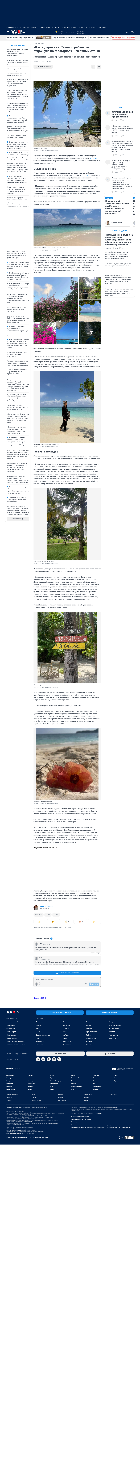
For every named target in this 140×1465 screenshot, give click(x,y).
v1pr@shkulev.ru (98, 1113)
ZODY (88, 27)
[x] (59, 1059)
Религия (89, 1041)
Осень (88, 1025)
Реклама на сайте (12, 1022)
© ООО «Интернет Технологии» (39, 1137)
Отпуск (56, 914)
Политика (89, 1028)
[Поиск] (122, 32)
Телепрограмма (44, 27)
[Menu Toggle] (7, 32)
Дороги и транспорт (43, 1035)
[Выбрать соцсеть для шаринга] (99, 67)
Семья (88, 1045)
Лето (64, 1032)
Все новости (18, 45)
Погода (33, 27)
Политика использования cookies (81, 1119)
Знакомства (24, 27)
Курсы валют (72, 27)
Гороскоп (62, 27)
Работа (88, 1035)
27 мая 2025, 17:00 (39, 61)
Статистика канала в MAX (15, 1045)
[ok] (49, 1059)
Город (38, 1032)
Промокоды (101, 27)
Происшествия (91, 1032)
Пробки (82, 27)
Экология (112, 1032)
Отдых (48, 914)
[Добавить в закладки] (93, 67)
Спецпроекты (114, 1038)
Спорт (111, 1022)
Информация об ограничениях (80, 1116)
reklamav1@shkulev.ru (111, 1107)
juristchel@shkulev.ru (53, 1123)
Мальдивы (38, 914)
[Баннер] (43, 37)
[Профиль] (132, 32)
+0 (92, 953)
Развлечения (91, 1038)
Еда (37, 1038)
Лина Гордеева (46, 906)
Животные (40, 1041)
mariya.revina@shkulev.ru (13, 1133)
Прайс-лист (10, 1025)
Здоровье (39, 1045)
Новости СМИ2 (40, 998)
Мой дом (66, 1035)
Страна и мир (114, 1028)
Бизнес (38, 1025)
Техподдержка (11, 1038)
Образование (67, 1045)
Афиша (54, 27)
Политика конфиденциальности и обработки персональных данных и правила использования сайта (101, 1127)
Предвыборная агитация (15, 1041)
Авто (38, 1022)
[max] (54, 1059)
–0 (98, 953)
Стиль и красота (115, 1025)
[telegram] (38, 1059)
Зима (65, 1022)
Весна (38, 1028)
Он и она (89, 1022)
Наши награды (11, 1032)
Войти (41, 985)
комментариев (44, 67)
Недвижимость (12, 27)
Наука (65, 1038)
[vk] (43, 1059)
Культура (66, 1028)
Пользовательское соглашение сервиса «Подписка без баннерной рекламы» (93, 1125)
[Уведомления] (127, 32)
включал (85, 175)
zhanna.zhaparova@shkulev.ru (15, 1130)
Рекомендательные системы (79, 1122)
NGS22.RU (94, 158)
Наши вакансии (12, 1035)
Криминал (66, 1025)
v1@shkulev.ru (28, 1121)
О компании (10, 1028)
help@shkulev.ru (19, 1124)
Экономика (113, 1035)
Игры (93, 27)
